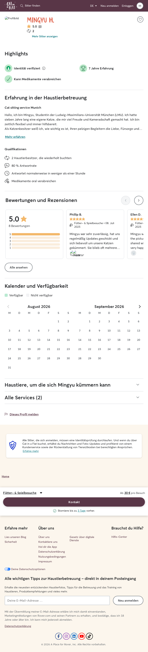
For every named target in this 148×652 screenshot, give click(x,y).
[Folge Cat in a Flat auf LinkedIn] (74, 636)
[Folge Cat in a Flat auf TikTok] (89, 636)
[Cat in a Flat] (11, 6)
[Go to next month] (139, 306)
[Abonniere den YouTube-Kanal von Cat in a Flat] (81, 636)
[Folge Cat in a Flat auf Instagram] (66, 636)
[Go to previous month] (8, 306)
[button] (139, 5)
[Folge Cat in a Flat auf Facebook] (58, 636)
